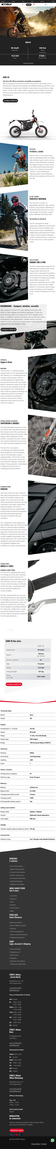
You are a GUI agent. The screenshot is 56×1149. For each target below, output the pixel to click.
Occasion (3, 1)
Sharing (13, 928)
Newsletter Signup (16, 1130)
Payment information (17, 961)
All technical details (28, 63)
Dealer (13, 1)
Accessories (19, 866)
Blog (32, 1)
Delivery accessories (17, 884)
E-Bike (12, 875)
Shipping (13, 958)
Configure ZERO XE (10, 101)
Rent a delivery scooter (18, 925)
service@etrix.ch (15, 1091)
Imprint (44, 1144)
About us (42, 1)
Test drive (29, 4)
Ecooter (13, 872)
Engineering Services (17, 937)
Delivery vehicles (16, 922)
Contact (53, 1)
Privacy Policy (35, 1144)
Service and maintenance (19, 934)
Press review (14, 908)
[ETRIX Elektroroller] (6, 5)
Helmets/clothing (16, 881)
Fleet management (16, 931)
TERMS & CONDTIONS (18, 964)
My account (14, 955)
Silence (12, 869)
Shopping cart (15, 952)
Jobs (23, 1)
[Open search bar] (45, 4)
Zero (12, 866)
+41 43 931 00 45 (15, 988)
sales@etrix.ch (14, 990)
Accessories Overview (17, 878)
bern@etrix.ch (14, 1045)
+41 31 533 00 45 (15, 1043)
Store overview (15, 949)
